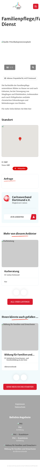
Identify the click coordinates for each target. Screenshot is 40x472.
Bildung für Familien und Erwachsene (20, 449)
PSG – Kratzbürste (20, 438)
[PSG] (20, 424)
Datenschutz (20, 407)
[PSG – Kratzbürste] (20, 434)
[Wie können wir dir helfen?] (17, 6)
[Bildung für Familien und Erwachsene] (20, 445)
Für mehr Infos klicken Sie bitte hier (16, 109)
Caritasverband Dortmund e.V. (21, 199)
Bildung (21, 430)
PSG (20, 427)
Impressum (20, 404)
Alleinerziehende (21, 451)
